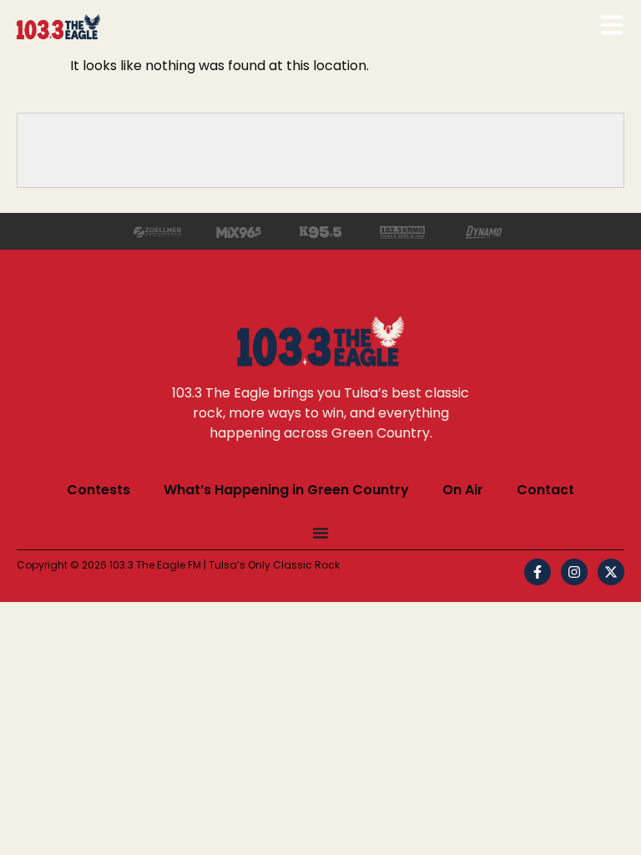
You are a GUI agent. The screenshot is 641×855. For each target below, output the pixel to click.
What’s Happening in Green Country (286, 489)
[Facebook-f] (537, 572)
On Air (462, 489)
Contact (545, 489)
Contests (98, 489)
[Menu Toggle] (320, 532)
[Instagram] (574, 572)
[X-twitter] (611, 572)
